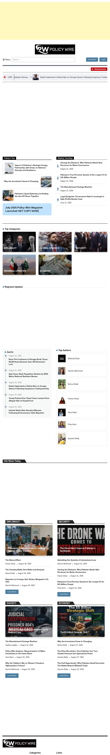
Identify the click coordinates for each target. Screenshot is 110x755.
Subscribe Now (55, 389)
